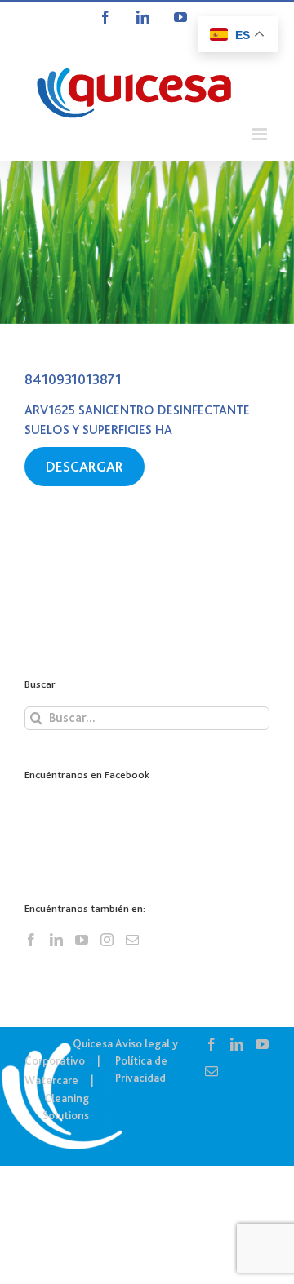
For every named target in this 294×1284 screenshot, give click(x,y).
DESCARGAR (84, 466)
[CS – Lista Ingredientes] (147, 242)
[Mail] (132, 939)
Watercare (51, 1080)
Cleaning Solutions (65, 1106)
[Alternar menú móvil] (261, 134)
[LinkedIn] (56, 939)
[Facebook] (31, 939)
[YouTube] (81, 939)
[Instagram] (107, 939)
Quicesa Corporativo (68, 1052)
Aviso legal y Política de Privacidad (146, 1060)
